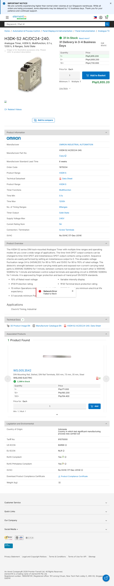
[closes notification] (110, 3)
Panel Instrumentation (85, 31)
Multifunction (65, 190)
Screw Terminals (66, 230)
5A (60, 224)
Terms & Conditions (57, 556)
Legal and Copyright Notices (34, 556)
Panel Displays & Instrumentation (57, 31)
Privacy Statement (12, 556)
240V (61, 218)
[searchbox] (54, 24)
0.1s (61, 195)
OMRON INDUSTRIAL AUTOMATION (76, 144)
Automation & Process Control (26, 31)
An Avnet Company (12, 571)
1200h (62, 201)
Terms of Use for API (77, 556)
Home (7, 31)
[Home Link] (25, 17)
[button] (7, 17)
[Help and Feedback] (106, 578)
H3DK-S (62, 173)
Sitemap (92, 556)
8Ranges (63, 207)
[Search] (107, 24)
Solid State (64, 212)
